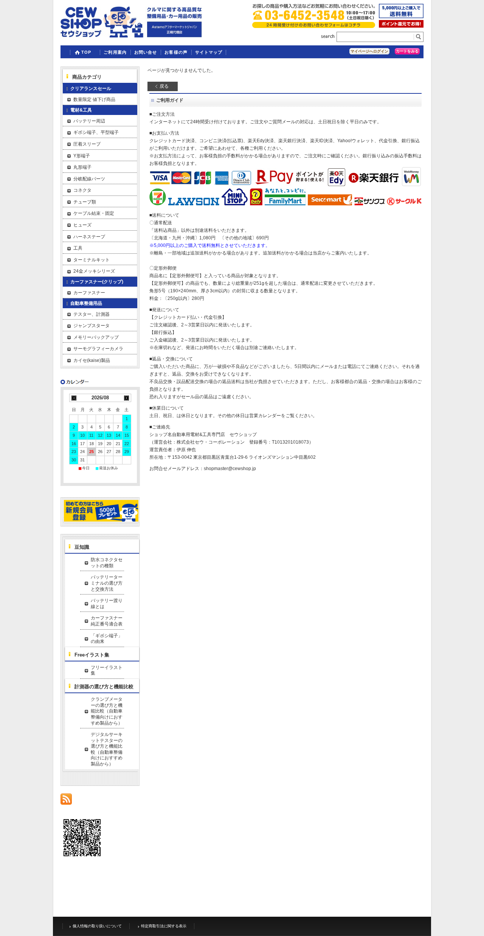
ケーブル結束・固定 (93, 213)
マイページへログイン (369, 51)
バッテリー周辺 (89, 121)
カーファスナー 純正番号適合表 (107, 621)
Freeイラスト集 (91, 655)
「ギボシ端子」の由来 (107, 638)
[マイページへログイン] (101, 520)
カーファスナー (89, 292)
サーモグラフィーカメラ (98, 348)
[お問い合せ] (313, 26)
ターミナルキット (91, 259)
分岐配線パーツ (89, 179)
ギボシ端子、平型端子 (96, 132)
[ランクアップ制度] (401, 25)
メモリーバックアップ (96, 337)
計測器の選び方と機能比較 (103, 686)
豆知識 (81, 547)
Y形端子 (81, 155)
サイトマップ (209, 52)
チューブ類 (84, 202)
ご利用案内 (115, 52)
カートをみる (407, 51)
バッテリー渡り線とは (107, 603)
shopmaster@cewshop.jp (230, 468)
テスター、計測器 (91, 314)
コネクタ (82, 190)
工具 (77, 248)
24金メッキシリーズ (94, 271)
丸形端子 (82, 167)
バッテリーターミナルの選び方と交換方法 (107, 582)
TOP (86, 52)
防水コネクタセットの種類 (107, 562)
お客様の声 (176, 52)
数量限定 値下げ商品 (94, 99)
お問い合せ (145, 52)
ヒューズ (82, 225)
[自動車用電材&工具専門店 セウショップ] (131, 35)
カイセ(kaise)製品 (91, 360)
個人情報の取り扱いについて (97, 926)
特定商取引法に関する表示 (163, 926)
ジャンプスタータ (91, 325)
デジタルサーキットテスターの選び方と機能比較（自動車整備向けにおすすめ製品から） (107, 749)
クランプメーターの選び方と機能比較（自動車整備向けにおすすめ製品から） (107, 711)
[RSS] (66, 801)
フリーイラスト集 (107, 670)
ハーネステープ (89, 236)
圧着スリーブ (87, 144)
